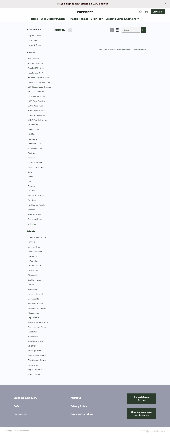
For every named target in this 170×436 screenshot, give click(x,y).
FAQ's (17, 406)
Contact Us (158, 12)
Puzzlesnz (85, 12)
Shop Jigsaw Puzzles (53, 18)
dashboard (24, 431)
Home (34, 18)
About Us (76, 397)
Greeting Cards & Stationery (122, 18)
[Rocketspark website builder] (152, 431)
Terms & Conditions (82, 414)
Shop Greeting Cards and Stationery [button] (141, 414)
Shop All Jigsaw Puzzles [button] (142, 399)
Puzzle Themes (79, 18)
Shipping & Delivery (25, 397)
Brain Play (97, 18)
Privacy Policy (79, 406)
